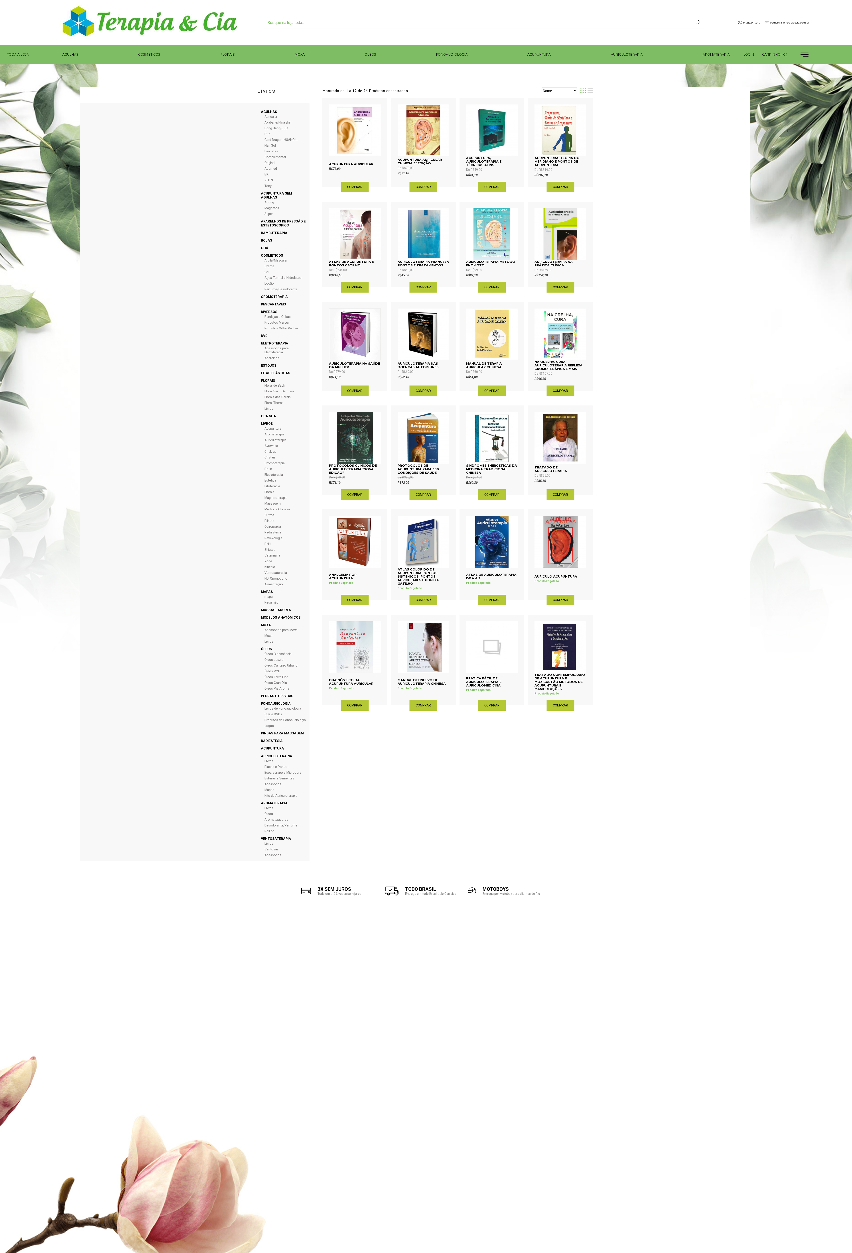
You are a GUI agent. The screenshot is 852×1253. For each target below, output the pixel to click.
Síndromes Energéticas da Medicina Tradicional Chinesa (491, 469)
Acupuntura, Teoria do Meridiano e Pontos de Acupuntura (557, 161)
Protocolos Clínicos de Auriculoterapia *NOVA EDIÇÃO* (353, 469)
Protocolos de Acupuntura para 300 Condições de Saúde (418, 469)
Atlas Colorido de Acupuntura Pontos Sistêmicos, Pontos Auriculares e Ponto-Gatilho (418, 576)
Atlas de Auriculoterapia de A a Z (491, 576)
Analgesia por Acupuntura (343, 576)
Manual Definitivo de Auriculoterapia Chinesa (422, 681)
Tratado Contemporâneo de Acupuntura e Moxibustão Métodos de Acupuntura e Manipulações (559, 682)
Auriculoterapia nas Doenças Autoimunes (418, 365)
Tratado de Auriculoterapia (550, 469)
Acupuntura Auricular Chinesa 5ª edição (420, 161)
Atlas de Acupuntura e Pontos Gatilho (351, 263)
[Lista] (590, 91)
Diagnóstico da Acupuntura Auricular (351, 681)
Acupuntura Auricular (351, 164)
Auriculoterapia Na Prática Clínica (553, 263)
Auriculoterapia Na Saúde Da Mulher (354, 365)
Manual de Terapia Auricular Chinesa (484, 365)
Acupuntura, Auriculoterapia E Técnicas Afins (483, 161)
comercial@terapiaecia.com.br (789, 22)
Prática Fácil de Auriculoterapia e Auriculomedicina (483, 682)
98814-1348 (752, 22)
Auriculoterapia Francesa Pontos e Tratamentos (423, 263)
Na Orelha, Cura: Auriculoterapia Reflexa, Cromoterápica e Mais (558, 365)
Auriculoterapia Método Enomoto (490, 263)
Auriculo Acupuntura (555, 576)
